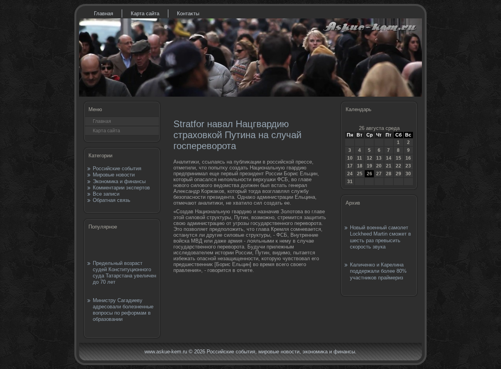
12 (369, 158)
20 (379, 166)
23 (408, 166)
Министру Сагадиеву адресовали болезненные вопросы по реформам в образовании (123, 309)
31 (350, 181)
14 (388, 158)
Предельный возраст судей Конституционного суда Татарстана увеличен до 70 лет (124, 272)
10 (350, 158)
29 (398, 173)
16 (408, 158)
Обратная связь (111, 200)
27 (379, 173)
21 (388, 166)
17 (350, 166)
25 (359, 173)
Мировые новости (114, 175)
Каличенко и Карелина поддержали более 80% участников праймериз (378, 271)
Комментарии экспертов (121, 188)
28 (388, 173)
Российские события (117, 168)
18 (359, 166)
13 (379, 158)
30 (408, 173)
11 (359, 158)
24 (350, 173)
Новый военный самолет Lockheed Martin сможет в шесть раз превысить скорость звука (380, 237)
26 (369, 173)
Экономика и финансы (119, 181)
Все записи (106, 194)
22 (398, 166)
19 (369, 166)
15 (398, 158)
